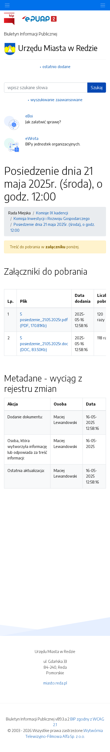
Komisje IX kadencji (52, 212)
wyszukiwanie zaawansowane (56, 99)
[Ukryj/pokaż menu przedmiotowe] (7, 5)
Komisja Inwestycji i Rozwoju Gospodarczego (52, 218)
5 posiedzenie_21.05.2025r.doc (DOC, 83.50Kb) (44, 343)
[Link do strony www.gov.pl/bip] (12, 18)
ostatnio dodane (56, 66)
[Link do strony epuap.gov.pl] (39, 18)
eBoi (29, 115)
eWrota (31, 138)
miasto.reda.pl (55, 682)
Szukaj (97, 87)
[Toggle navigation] (103, 5)
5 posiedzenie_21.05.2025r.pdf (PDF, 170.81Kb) (44, 320)
